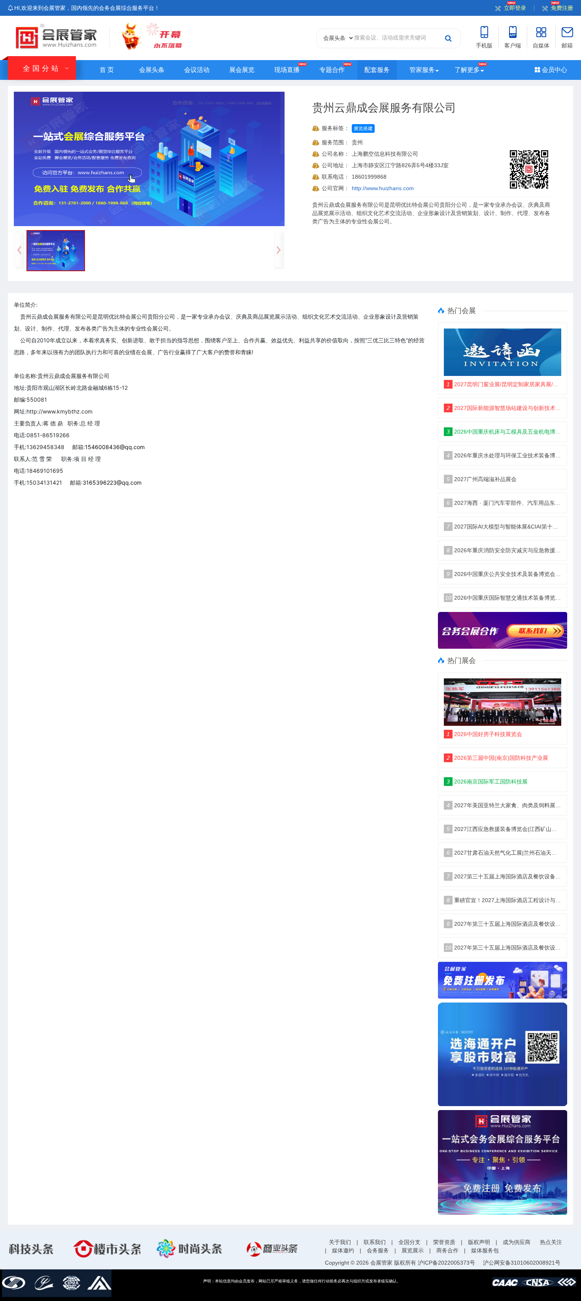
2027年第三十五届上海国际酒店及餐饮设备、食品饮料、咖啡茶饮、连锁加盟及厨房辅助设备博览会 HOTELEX (504, 924)
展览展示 (413, 1250)
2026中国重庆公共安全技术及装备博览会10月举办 (504, 574)
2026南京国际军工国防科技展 (487, 781)
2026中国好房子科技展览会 (484, 734)
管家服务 (422, 69)
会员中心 (553, 69)
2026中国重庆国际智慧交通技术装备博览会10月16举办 (503, 598)
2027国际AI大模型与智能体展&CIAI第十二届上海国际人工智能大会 (504, 526)
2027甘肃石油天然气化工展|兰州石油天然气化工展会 (504, 853)
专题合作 (332, 69)
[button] (279, 250)
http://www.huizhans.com (383, 188)
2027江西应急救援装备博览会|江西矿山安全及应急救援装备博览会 (504, 829)
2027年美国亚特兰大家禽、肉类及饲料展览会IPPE (504, 805)
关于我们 (340, 1242)
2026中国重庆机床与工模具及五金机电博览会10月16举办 (504, 432)
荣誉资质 (444, 1242)
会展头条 (151, 69)
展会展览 (242, 69)
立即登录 (515, 8)
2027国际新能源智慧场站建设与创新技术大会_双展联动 (504, 408)
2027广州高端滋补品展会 (482, 479)
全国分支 (409, 1242)
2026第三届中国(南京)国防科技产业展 (497, 758)
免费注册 (562, 8)
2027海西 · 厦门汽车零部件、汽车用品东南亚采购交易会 (504, 503)
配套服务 (377, 69)
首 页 (107, 69)
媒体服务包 (485, 1250)
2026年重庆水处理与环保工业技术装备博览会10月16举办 (504, 455)
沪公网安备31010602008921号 (521, 1262)
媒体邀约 (343, 1250)
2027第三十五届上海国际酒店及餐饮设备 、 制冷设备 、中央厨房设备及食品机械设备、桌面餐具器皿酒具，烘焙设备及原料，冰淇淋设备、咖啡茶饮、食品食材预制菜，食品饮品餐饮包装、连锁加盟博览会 (504, 876)
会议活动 (196, 69)
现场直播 (287, 69)
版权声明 (479, 1242)
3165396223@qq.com (112, 482)
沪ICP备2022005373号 (446, 1262)
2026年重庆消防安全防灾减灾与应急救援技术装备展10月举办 (504, 550)
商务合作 (447, 1250)
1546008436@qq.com (115, 447)
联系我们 (375, 1242)
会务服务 (378, 1250)
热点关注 (551, 1242)
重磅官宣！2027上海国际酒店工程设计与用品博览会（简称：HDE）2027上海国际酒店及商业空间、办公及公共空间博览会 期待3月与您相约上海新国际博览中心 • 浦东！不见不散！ (504, 900)
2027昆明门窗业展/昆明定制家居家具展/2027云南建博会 (504, 384)
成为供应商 (516, 1242)
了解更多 (467, 69)
